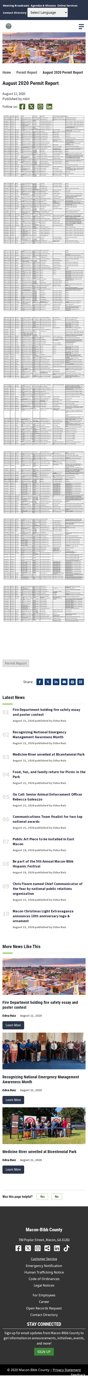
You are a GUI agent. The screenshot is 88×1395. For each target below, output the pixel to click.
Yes (42, 1197)
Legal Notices (44, 1285)
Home (6, 72)
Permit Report (26, 72)
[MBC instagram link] (39, 1248)
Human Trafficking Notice (44, 1272)
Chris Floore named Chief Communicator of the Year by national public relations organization (47, 889)
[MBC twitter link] (29, 1248)
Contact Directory (44, 1315)
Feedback (78, 1375)
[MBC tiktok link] (68, 1248)
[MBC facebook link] (20, 1248)
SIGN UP (44, 1351)
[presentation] (81, 26)
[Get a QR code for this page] (80, 682)
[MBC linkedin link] (58, 1248)
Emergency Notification (44, 1266)
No (57, 1197)
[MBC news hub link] (48, 1248)
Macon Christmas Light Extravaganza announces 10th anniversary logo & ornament (43, 916)
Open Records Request (44, 1308)
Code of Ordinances (44, 1279)
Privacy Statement (67, 1370)
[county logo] (44, 26)
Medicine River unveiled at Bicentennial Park (49, 754)
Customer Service (44, 1259)
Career (44, 1301)
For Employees (44, 1295)
